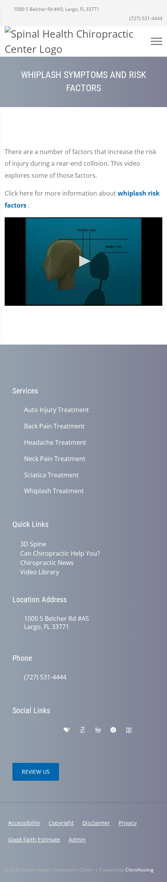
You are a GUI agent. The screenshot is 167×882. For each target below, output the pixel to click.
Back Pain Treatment (54, 426)
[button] (83, 261)
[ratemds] (113, 730)
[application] (83, 261)
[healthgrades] (67, 730)
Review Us (36, 771)
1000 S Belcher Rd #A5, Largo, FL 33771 (55, 9)
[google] (16, 730)
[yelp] (50, 730)
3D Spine (33, 544)
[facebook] (33, 730)
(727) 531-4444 (145, 18)
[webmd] (129, 730)
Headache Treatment (55, 442)
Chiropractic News (47, 562)
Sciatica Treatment (51, 475)
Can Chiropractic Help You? (60, 553)
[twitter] (16, 739)
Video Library (39, 572)
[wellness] (98, 730)
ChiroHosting (139, 869)
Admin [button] (77, 839)
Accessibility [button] (24, 823)
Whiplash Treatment (54, 491)
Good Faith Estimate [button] (34, 839)
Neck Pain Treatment (54, 459)
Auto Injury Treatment (56, 410)
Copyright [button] (61, 823)
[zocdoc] (82, 730)
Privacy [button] (127, 823)
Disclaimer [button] (96, 823)
